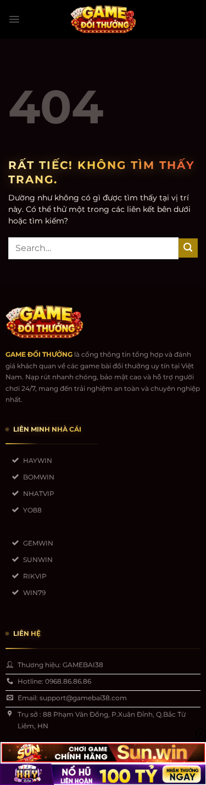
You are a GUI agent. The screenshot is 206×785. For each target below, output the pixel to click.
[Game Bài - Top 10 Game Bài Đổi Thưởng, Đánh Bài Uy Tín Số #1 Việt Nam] (103, 19)
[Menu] (14, 19)
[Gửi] (188, 248)
